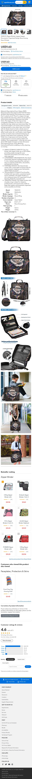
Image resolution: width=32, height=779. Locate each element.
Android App (5, 758)
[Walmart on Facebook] (3, 764)
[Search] (25, 2)
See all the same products (24, 601)
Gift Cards (4, 717)
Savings (20, 5)
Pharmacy (4, 725)
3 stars (2, 650)
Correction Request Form (10, 616)
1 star (3, 654)
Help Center (26, 679)
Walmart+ (4, 715)
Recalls (3, 727)
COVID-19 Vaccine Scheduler (9, 723)
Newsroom (4, 695)
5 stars (2, 646)
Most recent (10, 659)
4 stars (2, 648)
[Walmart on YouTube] (9, 764)
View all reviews (7, 640)
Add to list (8, 95)
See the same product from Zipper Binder (20, 559)
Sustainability (5, 699)
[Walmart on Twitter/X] (6, 764)
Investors (4, 697)
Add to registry (24, 95)
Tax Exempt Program (7, 735)
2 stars (2, 652)
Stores (3, 710)
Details (14, 92)
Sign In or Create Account (11, 679)
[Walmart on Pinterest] (12, 764)
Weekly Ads (23, 682)
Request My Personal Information (10, 748)
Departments (7, 5)
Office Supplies (16, 107)
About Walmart (5, 690)
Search (28, 666)
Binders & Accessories (26, 107)
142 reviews (13, 42)
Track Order (12, 682)
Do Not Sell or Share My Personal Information (13, 750)
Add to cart (16, 69)
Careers (4, 692)
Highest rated (21, 659)
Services (14, 5)
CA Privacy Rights (6, 745)
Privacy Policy (5, 743)
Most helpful (5, 663)
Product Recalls (6, 732)
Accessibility (5, 730)
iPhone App (5, 756)
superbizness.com (17, 54)
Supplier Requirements (7, 702)
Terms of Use (5, 740)
